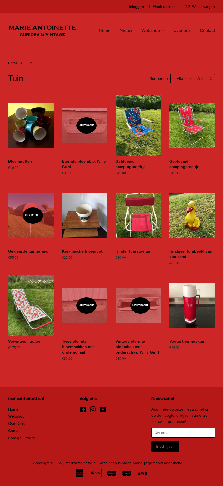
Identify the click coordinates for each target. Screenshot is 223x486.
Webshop (151, 30)
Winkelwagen (203, 6)
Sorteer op (159, 78)
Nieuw (126, 30)
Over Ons (16, 424)
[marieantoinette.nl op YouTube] (103, 411)
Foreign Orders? (22, 438)
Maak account (165, 6)
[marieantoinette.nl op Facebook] (83, 411)
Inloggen (136, 6)
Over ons (182, 30)
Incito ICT (181, 463)
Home (104, 30)
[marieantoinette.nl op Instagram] (93, 411)
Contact (207, 30)
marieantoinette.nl (80, 463)
